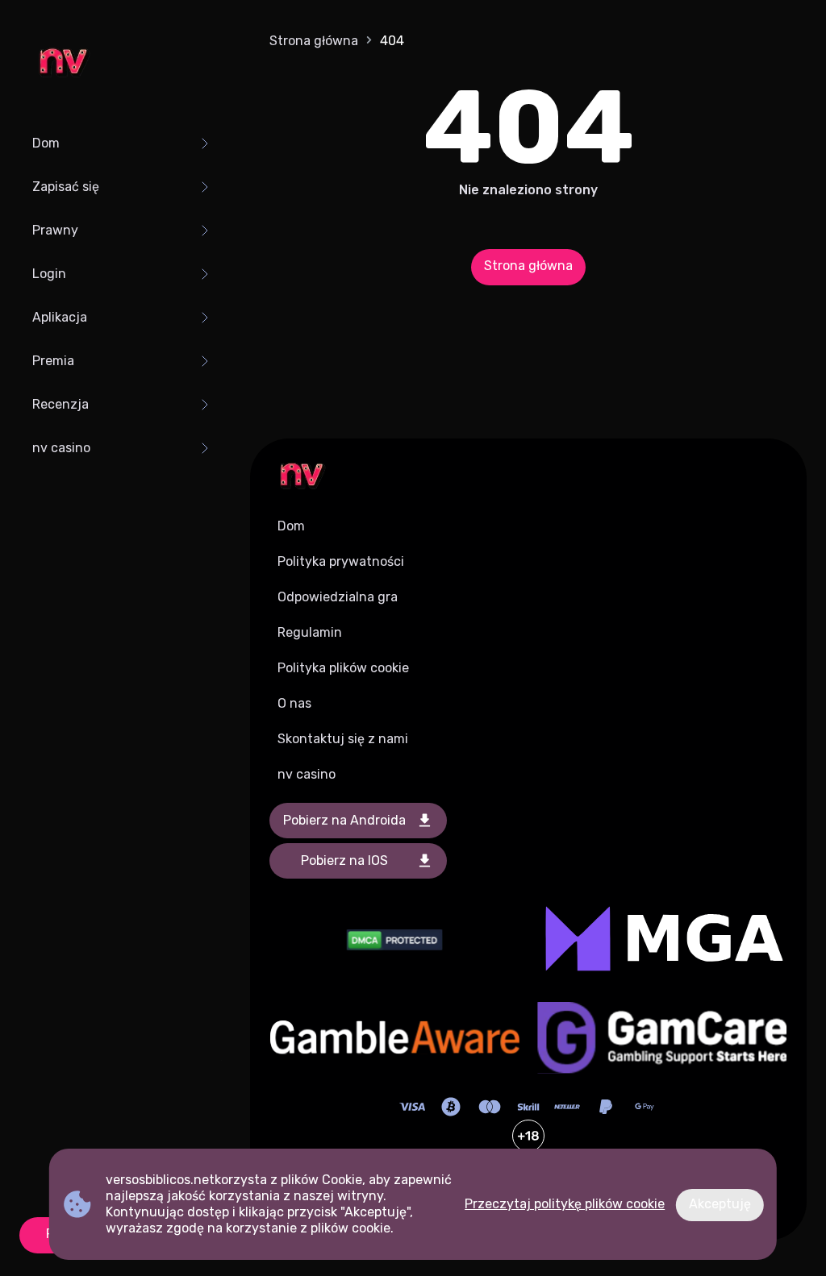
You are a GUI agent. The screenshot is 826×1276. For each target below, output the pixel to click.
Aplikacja (59, 317)
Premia (53, 360)
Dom (46, 143)
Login (49, 273)
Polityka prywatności (340, 561)
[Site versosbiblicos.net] (62, 64)
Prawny (55, 230)
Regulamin (309, 632)
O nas (294, 703)
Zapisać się (65, 186)
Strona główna (313, 40)
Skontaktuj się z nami (342, 738)
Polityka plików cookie (343, 667)
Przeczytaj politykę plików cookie (565, 1204)
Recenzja (60, 404)
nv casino (61, 447)
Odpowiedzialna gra (337, 597)
